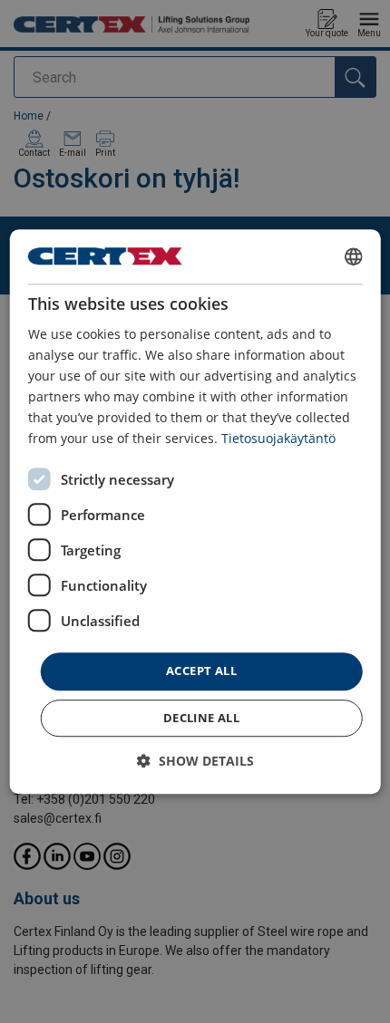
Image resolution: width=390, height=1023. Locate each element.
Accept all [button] (201, 671)
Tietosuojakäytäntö (278, 439)
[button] (195, 760)
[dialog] (195, 512)
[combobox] (353, 256)
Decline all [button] (201, 717)
